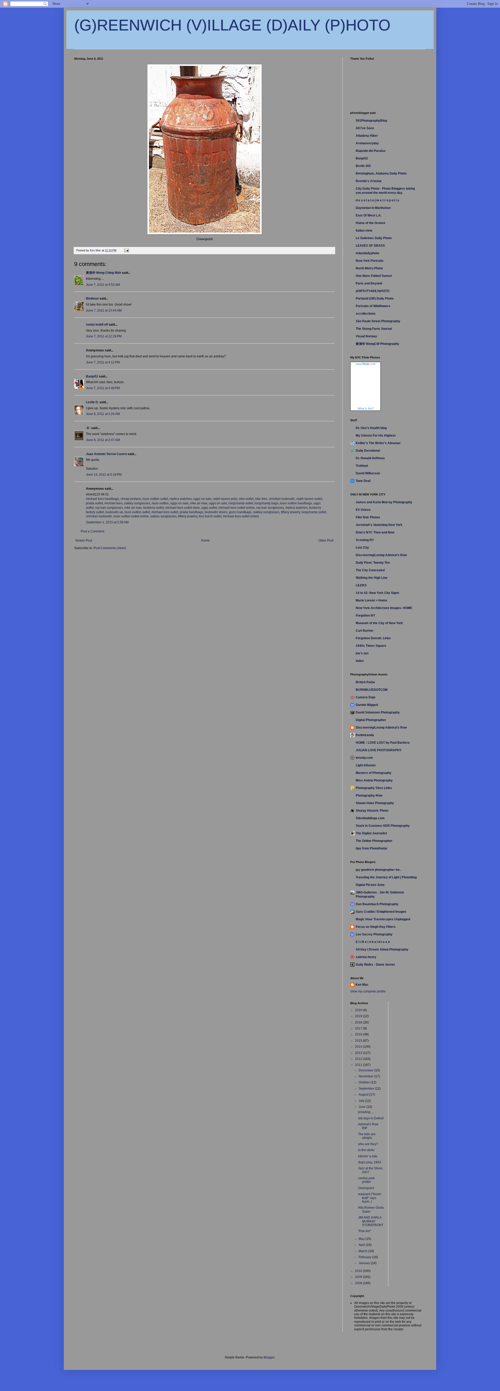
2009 (359, 1277)
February (365, 1257)
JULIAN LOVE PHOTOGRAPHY (379, 750)
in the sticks (366, 1150)
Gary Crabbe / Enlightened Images (381, 912)
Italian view (364, 230)
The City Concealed (370, 570)
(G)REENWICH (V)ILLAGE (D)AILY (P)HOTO (232, 25)
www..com (366, 363)
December (366, 1070)
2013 (359, 1053)
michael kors (113, 503)
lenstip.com (364, 758)
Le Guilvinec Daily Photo (374, 238)
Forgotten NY (365, 615)
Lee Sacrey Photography (374, 934)
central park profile (366, 1180)
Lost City (362, 547)
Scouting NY (365, 540)
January (365, 1263)
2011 (359, 1065)
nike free (261, 499)
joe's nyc (362, 653)
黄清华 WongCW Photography (377, 344)
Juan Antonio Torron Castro (106, 454)
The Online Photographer (374, 841)
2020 (359, 1010)
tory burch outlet (210, 516)
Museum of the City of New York (379, 623)
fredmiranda (365, 735)
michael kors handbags (102, 499)
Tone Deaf (363, 481)
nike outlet (246, 499)
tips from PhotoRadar (372, 848)
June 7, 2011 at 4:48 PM (103, 388)
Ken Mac (361, 984)
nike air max (198, 503)
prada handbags (191, 512)
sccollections (366, 313)
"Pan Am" (364, 1231)
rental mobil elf (97, 324)
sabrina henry (366, 957)
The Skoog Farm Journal (374, 329)
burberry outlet (153, 508)
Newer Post (84, 540)
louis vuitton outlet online (131, 516)
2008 (359, 1283)
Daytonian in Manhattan (373, 208)
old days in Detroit (371, 1118)
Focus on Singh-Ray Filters (376, 927)
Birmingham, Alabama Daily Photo (381, 173)
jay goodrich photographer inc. (378, 870)
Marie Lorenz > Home (371, 600)
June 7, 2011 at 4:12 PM (103, 362)
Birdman (92, 298)
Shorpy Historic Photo (372, 810)
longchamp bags (266, 503)
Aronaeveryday (367, 143)
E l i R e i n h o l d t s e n (373, 942)
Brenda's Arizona (369, 181)
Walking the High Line (372, 578)
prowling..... (366, 1112)
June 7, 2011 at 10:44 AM (104, 310)
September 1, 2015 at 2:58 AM (107, 522)
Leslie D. (92, 402)
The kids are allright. (367, 1136)
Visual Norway (366, 336)
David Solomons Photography (378, 712)
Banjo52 (92, 376)
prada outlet (94, 503)
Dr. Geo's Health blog (371, 428)
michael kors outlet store (182, 508)
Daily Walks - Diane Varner (375, 964)
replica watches (181, 499)
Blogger (269, 1357)
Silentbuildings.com (370, 818)
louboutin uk (114, 512)
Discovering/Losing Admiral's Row (381, 555)
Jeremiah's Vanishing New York (379, 525)
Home (205, 540)
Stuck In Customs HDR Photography (383, 826)
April (362, 1245)
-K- (88, 428)
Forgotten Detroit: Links (373, 638)
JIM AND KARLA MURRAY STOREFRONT (370, 1221)
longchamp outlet (241, 503)
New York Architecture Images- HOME (384, 608)
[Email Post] (126, 250)
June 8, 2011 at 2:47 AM (103, 440)
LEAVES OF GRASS (370, 245)
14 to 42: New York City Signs (377, 593)
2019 (359, 1016)
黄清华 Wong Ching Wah (103, 273)
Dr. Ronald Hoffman (370, 458)
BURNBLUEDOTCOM (372, 690)
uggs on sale (202, 499)
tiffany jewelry (290, 512)
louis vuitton (160, 503)
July (362, 1101)
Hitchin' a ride (367, 1156)
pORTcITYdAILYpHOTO (372, 291)
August (364, 1094)
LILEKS (361, 585)
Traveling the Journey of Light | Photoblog (386, 877)
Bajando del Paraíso (370, 151)
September (367, 1088)
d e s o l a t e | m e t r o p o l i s (377, 200)
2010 (359, 1271)
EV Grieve (363, 510)
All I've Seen (365, 128)
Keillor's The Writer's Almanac (378, 443)
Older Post (325, 540)
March (363, 1251)
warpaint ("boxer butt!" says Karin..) (369, 1197)
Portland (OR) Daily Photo (374, 298)
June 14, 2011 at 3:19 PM (104, 474)
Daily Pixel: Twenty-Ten (373, 562)
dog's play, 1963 (369, 1162)
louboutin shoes (216, 512)
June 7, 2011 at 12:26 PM (104, 336)
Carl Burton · (365, 630)
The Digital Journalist (371, 833)
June (362, 1107)
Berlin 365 (363, 166)
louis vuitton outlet (155, 499)
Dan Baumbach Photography (377, 904)
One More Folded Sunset (374, 276)
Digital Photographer (371, 720)
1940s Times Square (371, 646)
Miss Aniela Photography (374, 780)
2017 (359, 1028)
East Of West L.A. (369, 215)
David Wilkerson (368, 473)
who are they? (368, 1144)
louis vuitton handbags (296, 503)
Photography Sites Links (374, 788)
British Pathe (365, 682)
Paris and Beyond (369, 283)
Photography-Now (369, 795)
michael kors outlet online (236, 508)
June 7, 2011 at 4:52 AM (103, 285)
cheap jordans (131, 499)
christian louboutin (282, 499)
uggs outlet (209, 508)
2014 (359, 1046)
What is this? (366, 408)
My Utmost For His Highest (376, 435)
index (360, 661)
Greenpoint (366, 1188)
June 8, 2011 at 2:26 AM (103, 414)
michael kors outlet (165, 512)
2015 (359, 1040)
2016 (359, 1034)
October (365, 1082)
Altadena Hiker (367, 136)
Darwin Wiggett (367, 705)
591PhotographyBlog (371, 120)
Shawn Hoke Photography (375, 803)
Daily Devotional (368, 450)
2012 (359, 1059)
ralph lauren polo (225, 499)
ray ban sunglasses (109, 508)
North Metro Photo (369, 268)
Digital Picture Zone (370, 885)
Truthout (362, 466)
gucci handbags (240, 512)
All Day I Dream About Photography (382, 949)
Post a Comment (92, 531)
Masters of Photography (373, 773)
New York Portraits (370, 261)
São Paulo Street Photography (378, 321)
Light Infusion (366, 765)
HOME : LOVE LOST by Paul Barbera (383, 742)
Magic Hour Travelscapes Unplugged (383, 919)
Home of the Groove (370, 223)
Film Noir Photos (368, 517)
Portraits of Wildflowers (373, 306)
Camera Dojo (365, 697)
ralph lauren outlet (309, 499)
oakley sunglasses (137, 503)
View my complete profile (368, 991)
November (366, 1076)
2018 (359, 1022)
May (362, 1239)
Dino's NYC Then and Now (375, 532)
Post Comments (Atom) (109, 548)
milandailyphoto (367, 253)
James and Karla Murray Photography (384, 502)
